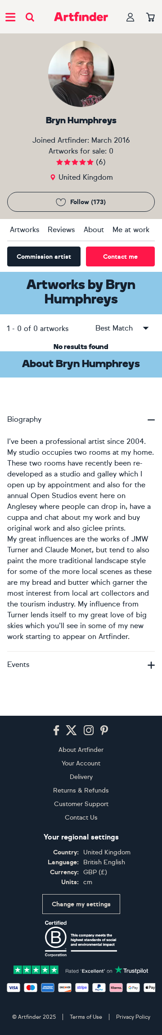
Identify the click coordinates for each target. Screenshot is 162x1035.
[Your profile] (130, 17)
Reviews (61, 229)
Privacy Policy (133, 1017)
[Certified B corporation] (81, 939)
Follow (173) (88, 202)
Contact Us (81, 817)
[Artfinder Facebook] (56, 731)
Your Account (81, 763)
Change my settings (81, 904)
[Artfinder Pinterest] (104, 731)
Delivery (81, 777)
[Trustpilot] (81, 969)
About (94, 229)
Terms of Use (86, 1017)
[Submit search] (29, 17)
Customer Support (81, 804)
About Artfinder (81, 750)
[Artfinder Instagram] (89, 731)
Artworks (24, 229)
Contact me (120, 257)
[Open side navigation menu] (10, 16)
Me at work (130, 229)
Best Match (114, 328)
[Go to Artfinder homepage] (81, 16)
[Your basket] (150, 17)
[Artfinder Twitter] (71, 731)
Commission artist (44, 257)
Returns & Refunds (81, 790)
